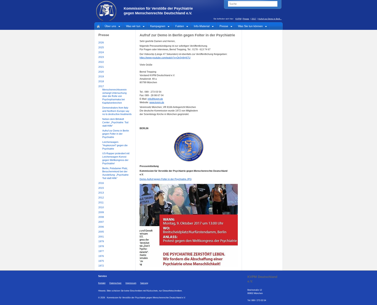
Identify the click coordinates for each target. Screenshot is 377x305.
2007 (101, 222)
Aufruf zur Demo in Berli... (270, 19)
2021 (101, 67)
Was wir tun (131, 26)
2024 (101, 52)
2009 (101, 212)
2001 (101, 236)
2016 (101, 183)
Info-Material (200, 26)
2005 (101, 231)
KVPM (238, 19)
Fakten (178, 26)
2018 (101, 81)
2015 (101, 188)
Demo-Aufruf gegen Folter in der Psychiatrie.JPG (165, 179)
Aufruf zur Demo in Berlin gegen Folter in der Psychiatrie (115, 134)
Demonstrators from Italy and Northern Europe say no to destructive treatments (117, 111)
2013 (101, 192)
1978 (101, 246)
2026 (101, 42)
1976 (101, 256)
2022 (101, 62)
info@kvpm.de (155, 99)
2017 (254, 19)
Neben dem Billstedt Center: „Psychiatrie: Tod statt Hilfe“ (115, 122)
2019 (101, 76)
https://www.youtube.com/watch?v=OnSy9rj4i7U (165, 57)
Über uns (109, 26)
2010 (101, 207)
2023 (101, 57)
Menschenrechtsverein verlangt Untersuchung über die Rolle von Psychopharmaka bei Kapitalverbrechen (114, 96)
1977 (101, 251)
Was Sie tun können (249, 26)
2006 (101, 227)
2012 (101, 197)
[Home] (97, 25)
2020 (101, 71)
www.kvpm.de (156, 102)
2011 (101, 202)
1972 (101, 265)
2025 (101, 47)
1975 (101, 261)
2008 (101, 217)
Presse (246, 19)
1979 (101, 241)
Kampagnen (156, 26)
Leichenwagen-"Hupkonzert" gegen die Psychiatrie (115, 145)
